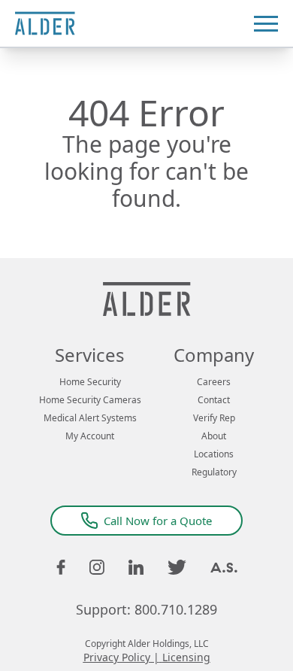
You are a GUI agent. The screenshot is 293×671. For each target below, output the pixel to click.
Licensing (186, 657)
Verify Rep (214, 418)
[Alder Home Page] (45, 23)
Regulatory (214, 472)
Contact (214, 400)
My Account (89, 436)
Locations (214, 454)
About (213, 436)
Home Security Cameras (90, 400)
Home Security (90, 382)
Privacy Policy (116, 657)
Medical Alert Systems (90, 418)
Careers (214, 382)
